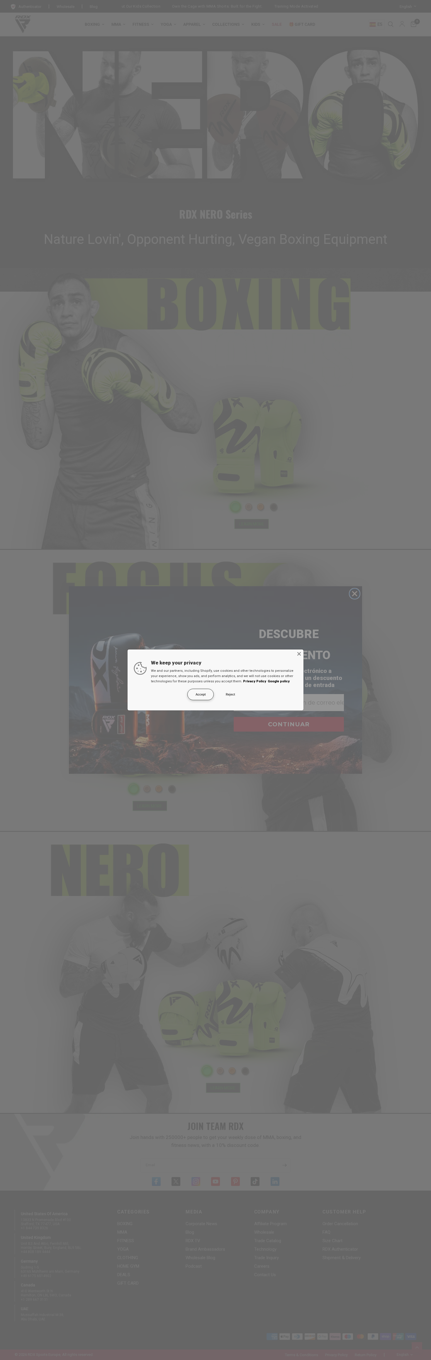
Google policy (279, 681)
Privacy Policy (254, 681)
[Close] (299, 654)
